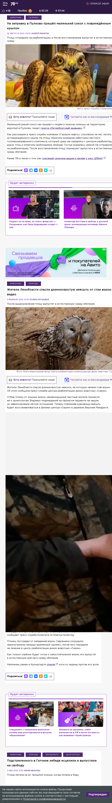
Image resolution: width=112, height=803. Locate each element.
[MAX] (26, 170)
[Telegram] (31, 170)
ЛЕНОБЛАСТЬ (52, 754)
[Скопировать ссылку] (50, 170)
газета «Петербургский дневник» (61, 128)
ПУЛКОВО (33, 17)
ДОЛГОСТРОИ (73, 754)
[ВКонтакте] (36, 170)
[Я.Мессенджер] (46, 170)
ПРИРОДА (33, 283)
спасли (51, 665)
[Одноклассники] (41, 170)
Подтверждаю (98, 794)
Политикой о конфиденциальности (44, 799)
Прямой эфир (99, 4)
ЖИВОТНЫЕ (15, 17)
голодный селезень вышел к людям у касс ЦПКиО (72, 158)
